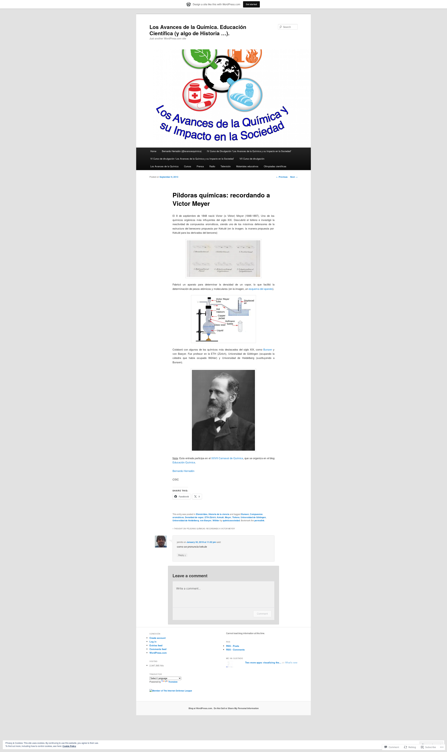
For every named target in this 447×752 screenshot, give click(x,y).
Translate (173, 681)
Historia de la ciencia (218, 514)
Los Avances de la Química (164, 166)
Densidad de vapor (194, 517)
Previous (282, 176)
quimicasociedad (231, 520)
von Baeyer (205, 520)
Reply (182, 555)
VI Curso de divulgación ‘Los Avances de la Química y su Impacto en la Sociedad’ (192, 158)
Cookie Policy (69, 746)
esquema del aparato (261, 289)
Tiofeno (236, 517)
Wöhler (215, 520)
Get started (251, 4)
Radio (212, 166)
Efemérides (201, 514)
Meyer (228, 517)
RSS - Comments (235, 649)
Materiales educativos (247, 166)
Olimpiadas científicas (275, 166)
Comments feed (157, 649)
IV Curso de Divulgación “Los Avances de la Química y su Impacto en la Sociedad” (249, 151)
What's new (291, 662)
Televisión (226, 166)
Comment (262, 613)
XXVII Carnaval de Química (227, 458)
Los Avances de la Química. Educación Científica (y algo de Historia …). (197, 30)
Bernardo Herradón (183, 471)
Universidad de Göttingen (253, 517)
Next (294, 176)
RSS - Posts (232, 646)
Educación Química (184, 462)
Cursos (187, 166)
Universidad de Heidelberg (186, 520)
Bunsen (267, 349)
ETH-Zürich (210, 517)
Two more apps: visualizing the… (263, 662)
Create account (157, 638)
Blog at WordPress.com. (201, 708)
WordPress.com (158, 652)
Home (153, 151)
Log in (152, 641)
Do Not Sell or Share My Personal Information (236, 708)
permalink (259, 520)
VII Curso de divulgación (252, 158)
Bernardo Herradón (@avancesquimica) (181, 151)
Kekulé (220, 517)
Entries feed (155, 645)
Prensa (200, 166)
